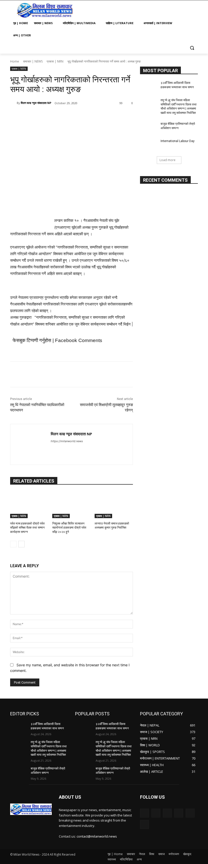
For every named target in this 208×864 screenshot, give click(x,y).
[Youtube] (61, 450)
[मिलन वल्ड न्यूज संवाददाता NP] (13, 102)
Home (14, 61)
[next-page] (21, 544)
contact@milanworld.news (97, 836)
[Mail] (167, 813)
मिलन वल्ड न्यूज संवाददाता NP (36, 103)
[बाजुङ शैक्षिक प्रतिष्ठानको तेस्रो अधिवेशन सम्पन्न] (148, 128)
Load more (168, 160)
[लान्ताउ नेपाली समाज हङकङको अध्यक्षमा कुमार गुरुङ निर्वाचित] (114, 504)
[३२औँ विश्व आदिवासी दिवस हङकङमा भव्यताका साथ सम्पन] (148, 87)
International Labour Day (178, 141)
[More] (93, 116)
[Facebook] (47, 116)
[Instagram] (155, 813)
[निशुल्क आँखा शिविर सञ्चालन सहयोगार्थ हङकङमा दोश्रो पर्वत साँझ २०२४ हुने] (71, 504)
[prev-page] (13, 544)
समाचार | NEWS (33, 61)
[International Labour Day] (148, 145)
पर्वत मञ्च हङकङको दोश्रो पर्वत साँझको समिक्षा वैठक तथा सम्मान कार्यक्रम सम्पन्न (27, 528)
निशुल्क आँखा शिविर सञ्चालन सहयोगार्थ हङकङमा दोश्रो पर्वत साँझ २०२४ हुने (69, 528)
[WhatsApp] (82, 116)
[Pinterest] (70, 116)
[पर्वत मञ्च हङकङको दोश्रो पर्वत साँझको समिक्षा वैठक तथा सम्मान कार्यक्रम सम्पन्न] (29, 504)
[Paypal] (178, 813)
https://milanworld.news (67, 441)
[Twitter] (58, 116)
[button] (192, 48)
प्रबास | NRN (55, 61)
